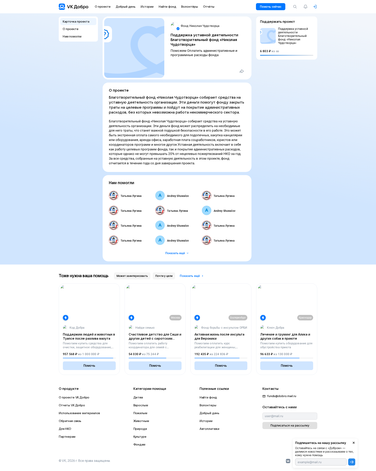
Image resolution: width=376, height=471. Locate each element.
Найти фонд (208, 397)
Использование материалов (79, 413)
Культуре (139, 436)
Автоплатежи (209, 428)
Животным (141, 421)
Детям (138, 397)
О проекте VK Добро (74, 397)
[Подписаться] (351, 462)
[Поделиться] (241, 71)
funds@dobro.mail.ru (281, 396)
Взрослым (140, 405)
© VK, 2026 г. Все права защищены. (84, 461)
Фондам (139, 444)
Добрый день (209, 413)
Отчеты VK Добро (72, 405)
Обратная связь (70, 421)
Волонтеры (208, 405)
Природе (140, 428)
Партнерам (67, 436)
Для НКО (65, 428)
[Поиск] (295, 6)
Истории (206, 421)
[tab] (132, 275)
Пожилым (140, 413)
